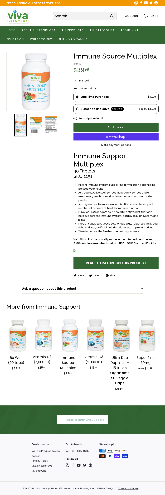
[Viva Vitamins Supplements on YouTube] (79, 465)
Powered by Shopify (128, 488)
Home (10, 30)
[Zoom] (36, 81)
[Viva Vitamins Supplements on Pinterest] (90, 465)
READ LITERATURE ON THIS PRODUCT (116, 263)
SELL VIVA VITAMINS (72, 39)
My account (39, 470)
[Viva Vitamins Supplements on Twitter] (84, 465)
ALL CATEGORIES (102, 30)
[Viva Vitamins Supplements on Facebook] (73, 465)
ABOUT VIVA (130, 30)
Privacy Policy (40, 461)
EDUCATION (15, 39)
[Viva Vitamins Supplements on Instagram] (67, 465)
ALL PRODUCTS (72, 30)
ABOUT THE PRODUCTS (38, 30)
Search (36, 456)
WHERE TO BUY (41, 39)
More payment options (116, 145)
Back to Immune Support (85, 420)
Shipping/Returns (42, 466)
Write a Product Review (46, 451)
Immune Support (58, 306)
